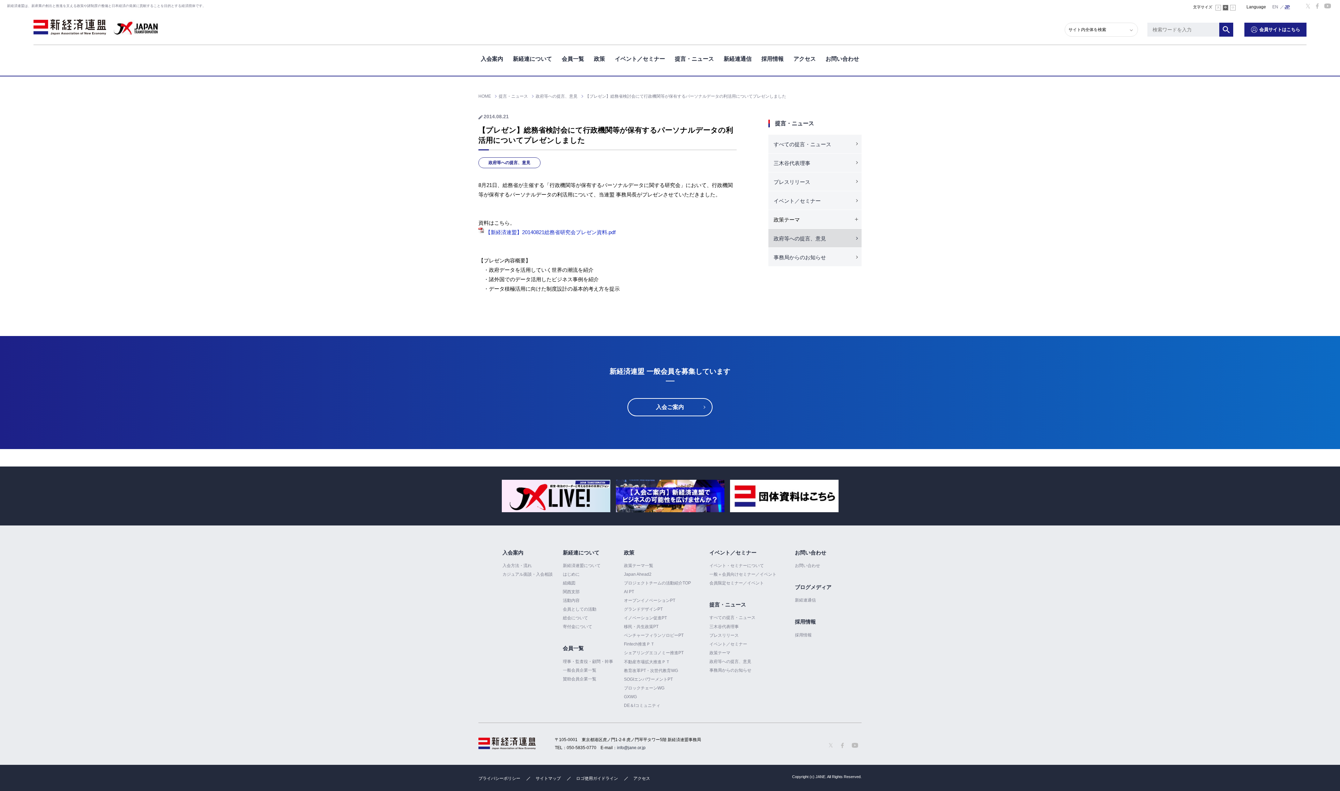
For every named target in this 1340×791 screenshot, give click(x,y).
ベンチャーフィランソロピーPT (654, 635)
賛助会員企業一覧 (579, 679)
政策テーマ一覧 (638, 565)
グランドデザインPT (643, 609)
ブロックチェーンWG (644, 688)
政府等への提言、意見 (509, 162)
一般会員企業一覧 (579, 670)
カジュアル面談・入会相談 (527, 574)
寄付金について (577, 626)
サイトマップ (548, 778)
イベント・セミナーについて (736, 565)
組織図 (569, 583)
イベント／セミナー (640, 59)
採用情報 (772, 59)
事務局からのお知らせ (800, 257)
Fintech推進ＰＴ (639, 644)
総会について (575, 617)
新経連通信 (738, 59)
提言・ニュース (694, 59)
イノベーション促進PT (645, 617)
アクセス (805, 59)
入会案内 (492, 59)
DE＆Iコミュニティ (642, 705)
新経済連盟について (582, 565)
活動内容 (571, 600)
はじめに (571, 574)
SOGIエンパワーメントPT (648, 679)
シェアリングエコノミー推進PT (654, 652)
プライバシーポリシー (499, 778)
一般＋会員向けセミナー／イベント (742, 574)
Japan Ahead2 (638, 574)
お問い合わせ (842, 59)
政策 (599, 59)
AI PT (629, 591)
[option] (556, 496)
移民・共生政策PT (641, 626)
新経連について (532, 59)
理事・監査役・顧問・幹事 (588, 661)
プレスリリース (792, 182)
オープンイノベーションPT (649, 600)
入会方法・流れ (517, 565)
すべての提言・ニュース (802, 144)
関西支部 (571, 591)
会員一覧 (573, 59)
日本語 (1287, 6)
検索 (1226, 30)
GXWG (630, 696)
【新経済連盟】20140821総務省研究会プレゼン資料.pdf (550, 232)
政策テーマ (719, 652)
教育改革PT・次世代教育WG (651, 670)
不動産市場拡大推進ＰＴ (647, 661)
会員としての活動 (579, 609)
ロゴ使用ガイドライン (597, 778)
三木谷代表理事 (792, 163)
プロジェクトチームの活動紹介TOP (657, 583)
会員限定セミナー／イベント (736, 583)
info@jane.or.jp (631, 747)
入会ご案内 (670, 407)
